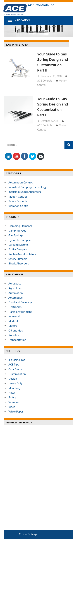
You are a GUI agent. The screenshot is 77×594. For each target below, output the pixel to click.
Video (11, 407)
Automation (15, 293)
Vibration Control (18, 206)
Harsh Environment (20, 311)
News (11, 392)
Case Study (15, 369)
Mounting (14, 388)
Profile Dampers (18, 249)
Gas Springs (15, 235)
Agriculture (14, 288)
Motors (12, 325)
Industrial (14, 316)
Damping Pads (17, 230)
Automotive (15, 297)
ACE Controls (44, 80)
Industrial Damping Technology (27, 187)
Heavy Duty (15, 383)
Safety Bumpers (17, 259)
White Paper (15, 411)
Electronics (14, 307)
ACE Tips (13, 364)
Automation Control (20, 182)
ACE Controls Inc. (41, 5)
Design (12, 378)
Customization (17, 374)
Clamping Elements (20, 226)
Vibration (14, 402)
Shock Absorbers (18, 263)
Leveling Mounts (18, 244)
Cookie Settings (28, 534)
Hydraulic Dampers (19, 240)
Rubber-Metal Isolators (22, 254)
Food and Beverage (20, 302)
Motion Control (17, 196)
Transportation (17, 340)
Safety (12, 397)
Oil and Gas (15, 330)
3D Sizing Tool (17, 360)
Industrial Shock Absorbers (24, 191)
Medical (13, 321)
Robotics (13, 335)
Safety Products (17, 201)
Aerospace (14, 283)
